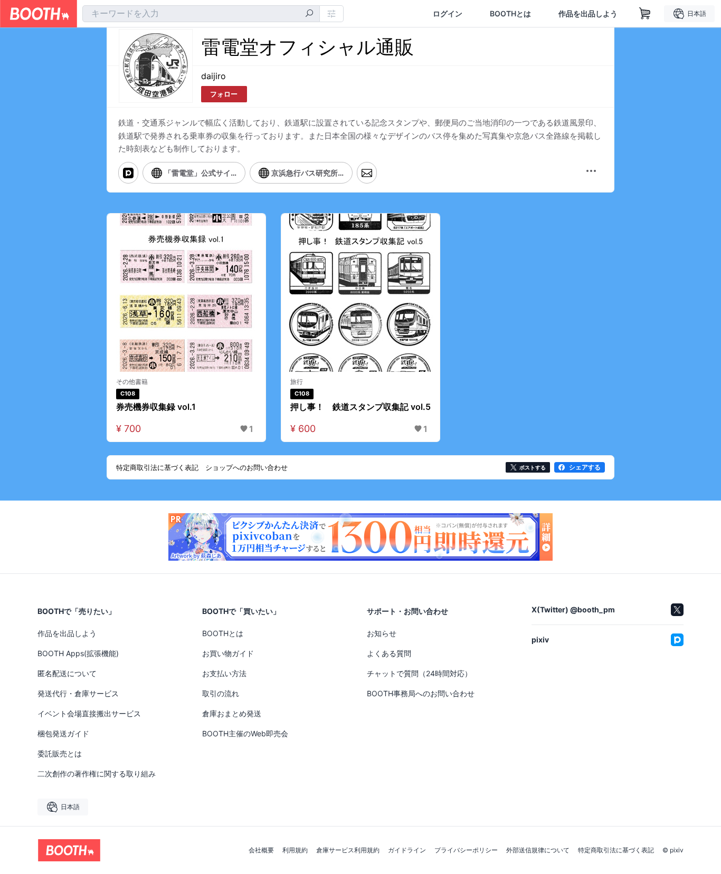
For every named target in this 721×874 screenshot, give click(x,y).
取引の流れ (220, 693)
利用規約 (295, 850)
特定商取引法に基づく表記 (616, 850)
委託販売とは (59, 753)
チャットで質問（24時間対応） (419, 673)
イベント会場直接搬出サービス (89, 713)
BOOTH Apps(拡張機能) (78, 653)
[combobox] (201, 13)
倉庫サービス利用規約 (348, 850)
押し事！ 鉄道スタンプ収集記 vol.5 (360, 406)
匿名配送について (67, 673)
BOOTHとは (510, 13)
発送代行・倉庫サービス (78, 693)
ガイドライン (407, 850)
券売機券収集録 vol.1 (156, 406)
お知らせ (381, 633)
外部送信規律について (538, 850)
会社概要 (261, 850)
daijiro (213, 76)
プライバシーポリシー (466, 850)
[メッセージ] (367, 172)
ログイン (447, 13)
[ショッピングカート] (645, 13)
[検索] (309, 14)
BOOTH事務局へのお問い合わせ (421, 693)
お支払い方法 (224, 673)
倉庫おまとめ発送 (231, 713)
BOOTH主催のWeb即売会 (245, 733)
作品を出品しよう (588, 13)
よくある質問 (389, 653)
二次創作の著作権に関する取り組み (96, 773)
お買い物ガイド (228, 653)
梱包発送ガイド (63, 733)
